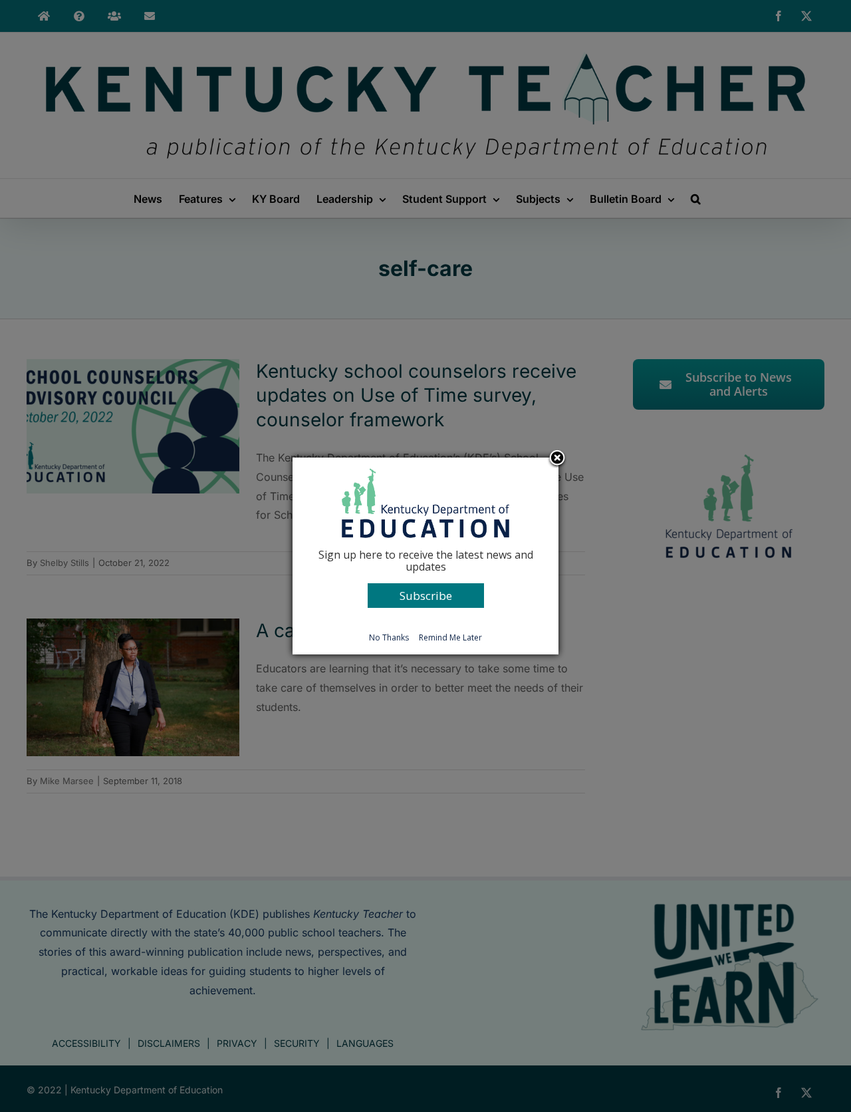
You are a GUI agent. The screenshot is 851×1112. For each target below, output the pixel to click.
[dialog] (425, 556)
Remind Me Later (450, 637)
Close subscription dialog (557, 459)
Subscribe (426, 595)
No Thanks (389, 637)
